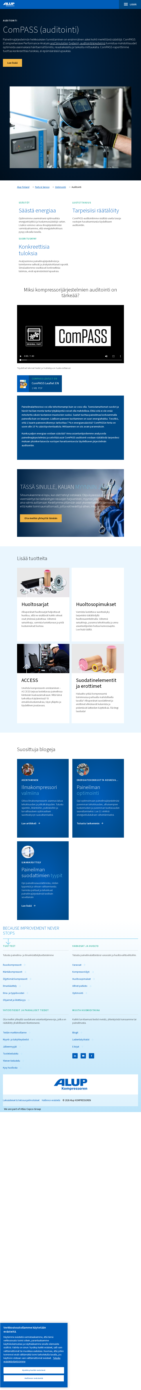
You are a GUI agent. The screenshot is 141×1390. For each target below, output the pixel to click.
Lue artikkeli (28, 823)
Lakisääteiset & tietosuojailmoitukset (21, 1100)
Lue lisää (12, 63)
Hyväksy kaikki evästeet (34, 1370)
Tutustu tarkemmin (88, 823)
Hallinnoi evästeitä (51, 1100)
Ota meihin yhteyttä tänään (40, 518)
